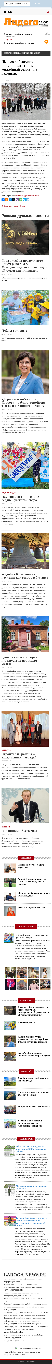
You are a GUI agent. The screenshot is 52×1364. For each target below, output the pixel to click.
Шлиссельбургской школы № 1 (28, 196)
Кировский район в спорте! (19, 43)
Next (49, 33)
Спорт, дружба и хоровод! (18, 34)
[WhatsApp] (20, 199)
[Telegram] (27, 199)
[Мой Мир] (10, 199)
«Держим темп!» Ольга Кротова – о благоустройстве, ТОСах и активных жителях (24, 402)
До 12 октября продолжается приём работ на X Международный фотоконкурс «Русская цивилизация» (25, 265)
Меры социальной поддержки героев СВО (31, 1187)
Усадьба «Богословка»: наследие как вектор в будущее (25, 575)
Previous (46, 33)
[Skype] (24, 199)
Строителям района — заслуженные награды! (19, 755)
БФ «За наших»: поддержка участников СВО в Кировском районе (31, 1149)
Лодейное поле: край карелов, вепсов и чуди (33, 1079)
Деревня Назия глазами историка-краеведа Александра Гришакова (30, 1123)
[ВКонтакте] (3, 199)
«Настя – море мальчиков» (31, 907)
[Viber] (17, 199)
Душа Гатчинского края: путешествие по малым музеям (20, 660)
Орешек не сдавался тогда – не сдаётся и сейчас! (34, 1093)
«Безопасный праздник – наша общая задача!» (34, 894)
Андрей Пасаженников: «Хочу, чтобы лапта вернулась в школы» (33, 881)
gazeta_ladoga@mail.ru (13, 1332)
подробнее (31, 958)
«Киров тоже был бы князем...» (34, 1106)
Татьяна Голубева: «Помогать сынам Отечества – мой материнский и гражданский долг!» (31, 1222)
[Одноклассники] (6, 199)
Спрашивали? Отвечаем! (20, 831)
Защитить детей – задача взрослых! (31, 866)
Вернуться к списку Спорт (14, 206)
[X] (13, 199)
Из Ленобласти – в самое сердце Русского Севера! (20, 498)
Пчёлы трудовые (14, 330)
